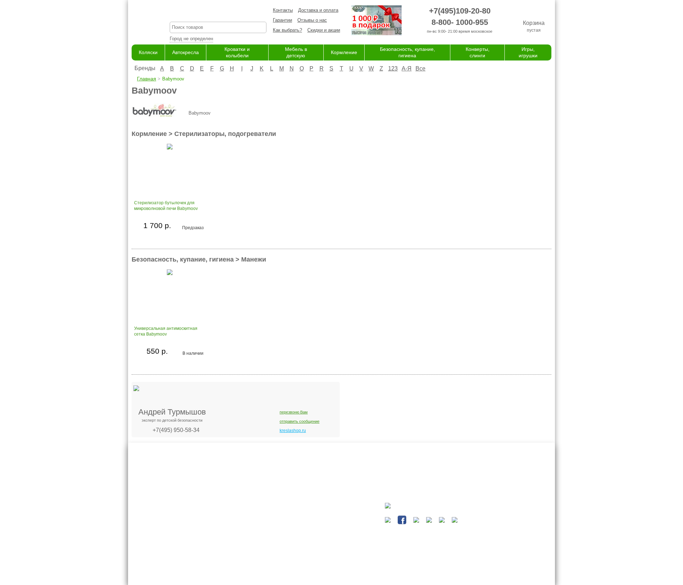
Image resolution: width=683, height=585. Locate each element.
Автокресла (185, 52)
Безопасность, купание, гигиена (329, 551)
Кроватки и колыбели (317, 530)
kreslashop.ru (293, 430)
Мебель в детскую (315, 537)
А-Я (407, 68)
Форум (242, 523)
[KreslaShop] (141, 21)
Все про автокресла (256, 516)
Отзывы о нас (312, 20)
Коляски (148, 52)
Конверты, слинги (314, 558)
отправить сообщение (299, 421)
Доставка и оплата (318, 10)
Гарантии (282, 20)
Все (420, 68)
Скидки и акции (323, 30)
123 (393, 68)
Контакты (283, 10)
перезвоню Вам (294, 412)
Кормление (344, 52)
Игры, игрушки (310, 565)
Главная (146, 78)
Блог (240, 530)
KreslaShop (218, 12)
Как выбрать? (287, 30)
